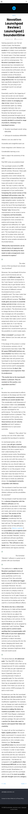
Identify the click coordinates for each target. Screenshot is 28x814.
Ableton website (17, 528)
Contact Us (4, 798)
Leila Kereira (20, 39)
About (8, 798)
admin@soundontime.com (8, 792)
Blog (14, 15)
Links (4, 783)
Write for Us (14, 798)
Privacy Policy (20, 798)
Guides (23, 783)
